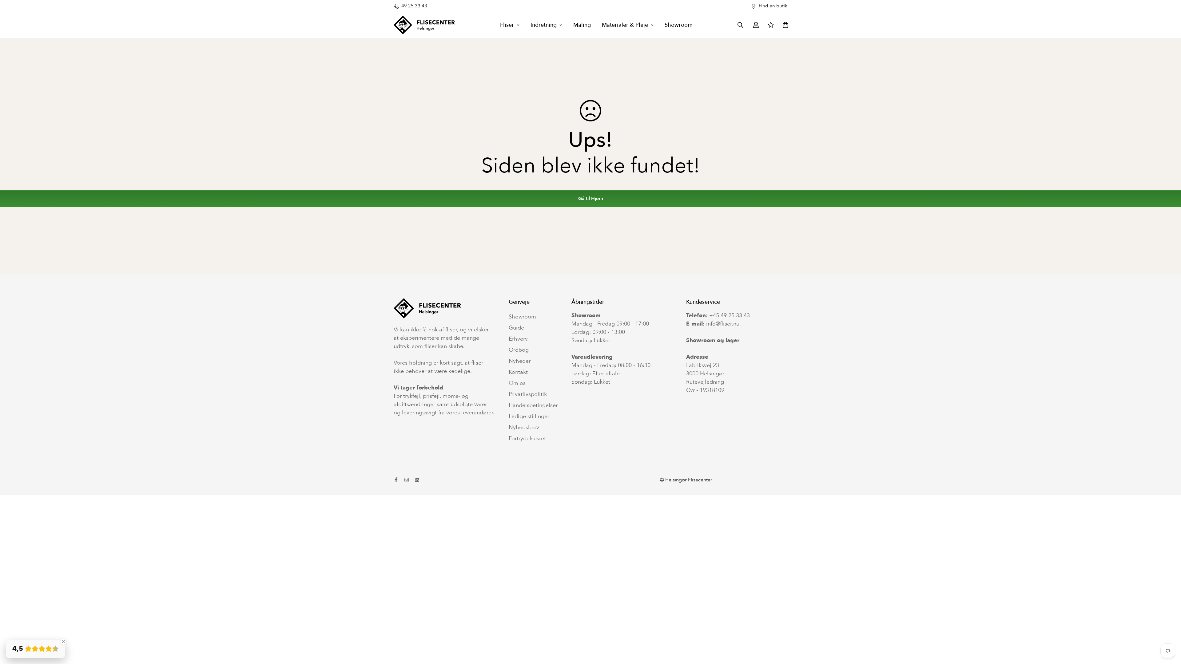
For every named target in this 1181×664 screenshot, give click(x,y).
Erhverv (518, 339)
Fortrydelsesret (527, 438)
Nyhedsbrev (524, 427)
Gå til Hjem (590, 198)
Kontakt (518, 372)
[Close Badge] (63, 641)
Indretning (544, 25)
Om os (517, 383)
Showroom (679, 25)
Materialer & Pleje (625, 25)
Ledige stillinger (529, 416)
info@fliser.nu (722, 324)
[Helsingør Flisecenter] (424, 25)
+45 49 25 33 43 (729, 315)
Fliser (507, 25)
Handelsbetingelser (533, 405)
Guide (516, 328)
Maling (582, 25)
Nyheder (520, 361)
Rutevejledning (705, 382)
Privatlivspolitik (528, 394)
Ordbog (519, 350)
